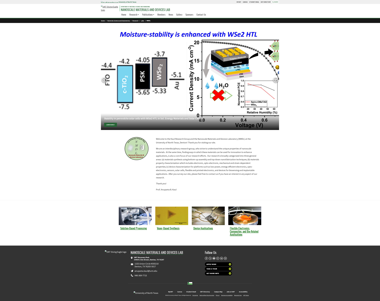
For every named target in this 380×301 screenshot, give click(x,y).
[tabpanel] (190, 80)
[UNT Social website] (225, 258)
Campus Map (218, 292)
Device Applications (203, 228)
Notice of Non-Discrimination (207, 295)
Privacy (218, 295)
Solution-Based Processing (133, 228)
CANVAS (245, 2)
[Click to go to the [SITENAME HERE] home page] (110, 8)
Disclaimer (195, 295)
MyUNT (170, 292)
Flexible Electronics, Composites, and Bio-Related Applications (244, 231)
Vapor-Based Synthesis (168, 228)
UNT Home (246, 295)
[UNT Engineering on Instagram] (217, 258)
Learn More (110, 125)
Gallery (179, 14)
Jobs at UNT (231, 292)
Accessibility (243, 292)
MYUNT (239, 2)
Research (133, 14)
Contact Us (201, 14)
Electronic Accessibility (227, 295)
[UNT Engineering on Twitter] (210, 258)
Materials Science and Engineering (118, 21)
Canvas (179, 292)
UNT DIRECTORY (266, 2)
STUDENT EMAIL (254, 2)
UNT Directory (205, 292)
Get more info (212, 273)
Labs (142, 21)
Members (161, 14)
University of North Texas (127, 2)
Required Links (238, 295)
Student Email (191, 292)
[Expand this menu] (138, 15)
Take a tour (211, 269)
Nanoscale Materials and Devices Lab (145, 9)
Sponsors (189, 14)
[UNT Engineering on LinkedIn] (221, 258)
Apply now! (211, 264)
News (171, 14)
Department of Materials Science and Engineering (135, 7)
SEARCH (276, 2)
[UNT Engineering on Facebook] (206, 258)
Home (123, 14)
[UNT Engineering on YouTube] (213, 258)
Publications (147, 14)
